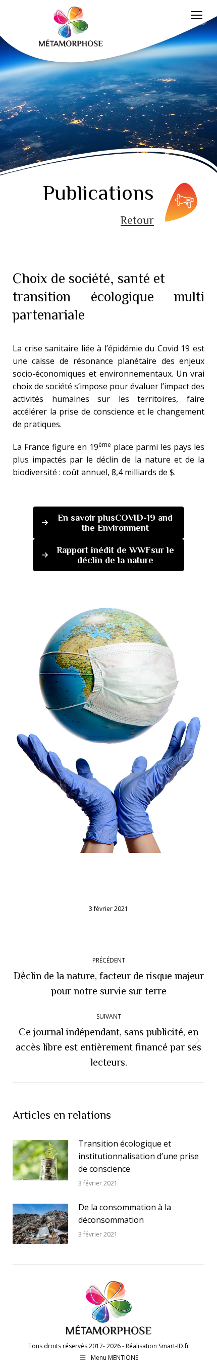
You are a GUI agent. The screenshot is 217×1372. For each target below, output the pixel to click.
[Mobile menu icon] (197, 15)
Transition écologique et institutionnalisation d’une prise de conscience (138, 1156)
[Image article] (40, 1160)
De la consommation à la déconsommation (124, 1213)
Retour (137, 220)
